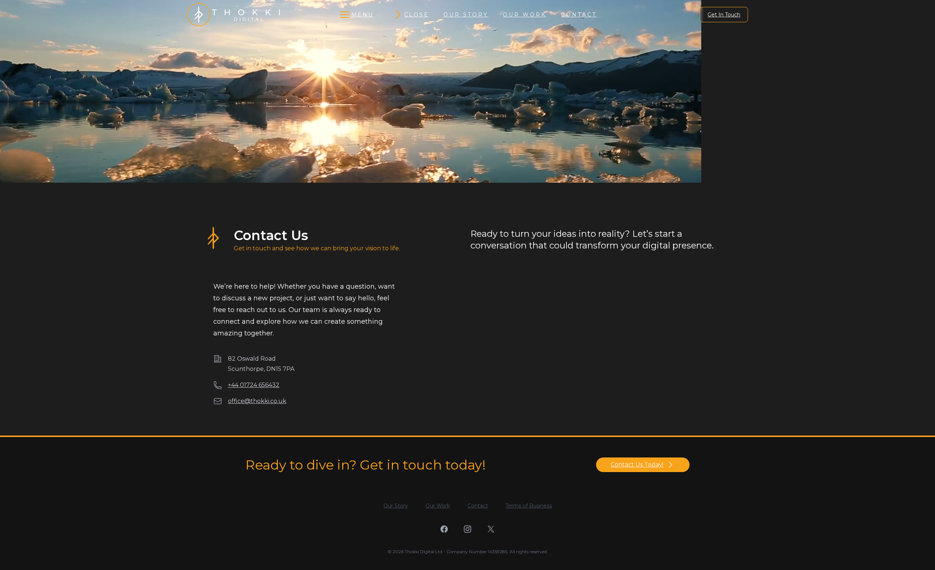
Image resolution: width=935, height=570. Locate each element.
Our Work (524, 14)
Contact (579, 14)
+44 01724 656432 (253, 384)
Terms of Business (528, 505)
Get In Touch (723, 14)
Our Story (465, 14)
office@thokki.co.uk (257, 401)
